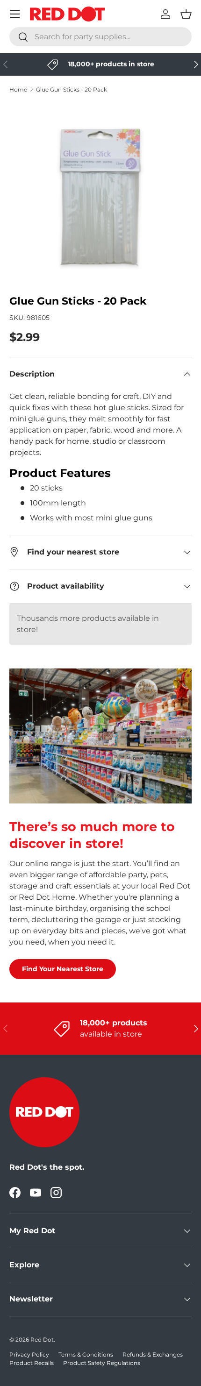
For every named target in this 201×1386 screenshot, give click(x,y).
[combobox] (100, 36)
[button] (186, 14)
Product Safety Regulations (101, 1362)
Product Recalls (31, 1362)
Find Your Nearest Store (62, 969)
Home (18, 89)
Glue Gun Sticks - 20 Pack (71, 89)
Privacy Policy (29, 1354)
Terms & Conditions (85, 1354)
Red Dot (42, 1339)
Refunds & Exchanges (152, 1354)
